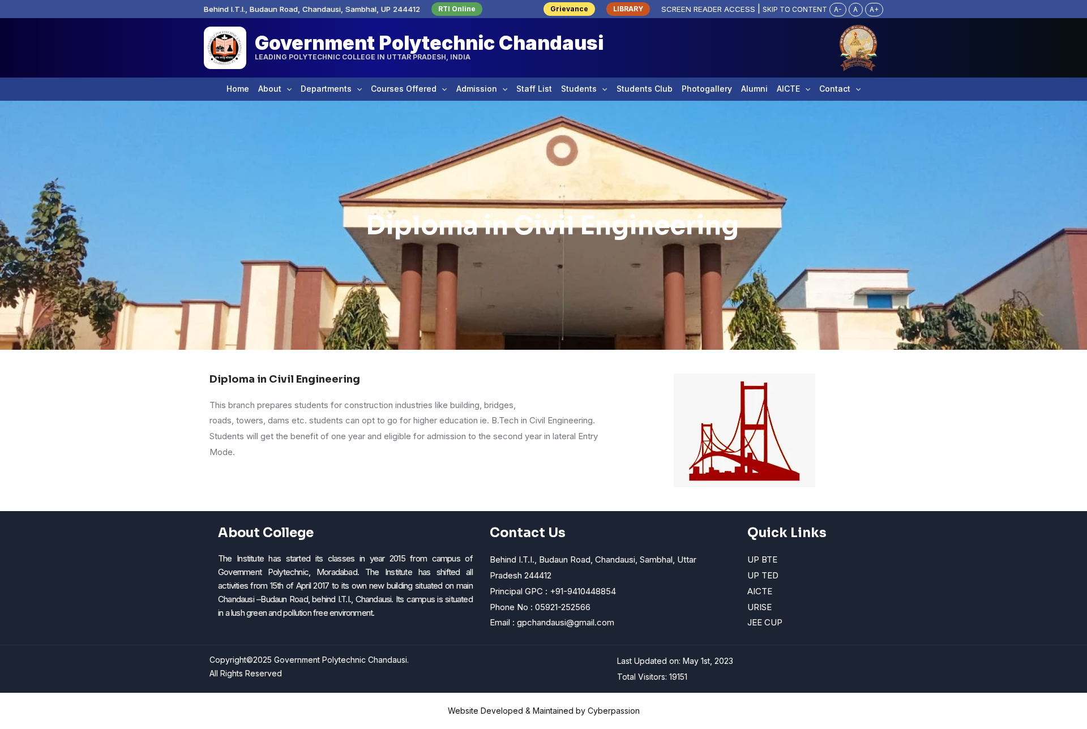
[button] (456, 9)
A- (838, 9)
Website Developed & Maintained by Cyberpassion (544, 710)
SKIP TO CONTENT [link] (795, 9)
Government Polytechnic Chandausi (429, 42)
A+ (874, 9)
